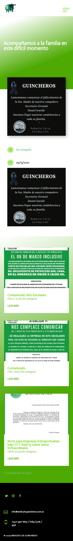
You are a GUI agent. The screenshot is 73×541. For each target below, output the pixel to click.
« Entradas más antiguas (18, 473)
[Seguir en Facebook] (20, 496)
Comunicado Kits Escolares (26, 295)
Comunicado (16, 368)
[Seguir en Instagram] (13, 496)
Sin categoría (23, 149)
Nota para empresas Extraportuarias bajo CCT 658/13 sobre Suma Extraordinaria (33, 444)
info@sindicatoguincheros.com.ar (28, 511)
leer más (13, 305)
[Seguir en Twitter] (6, 496)
